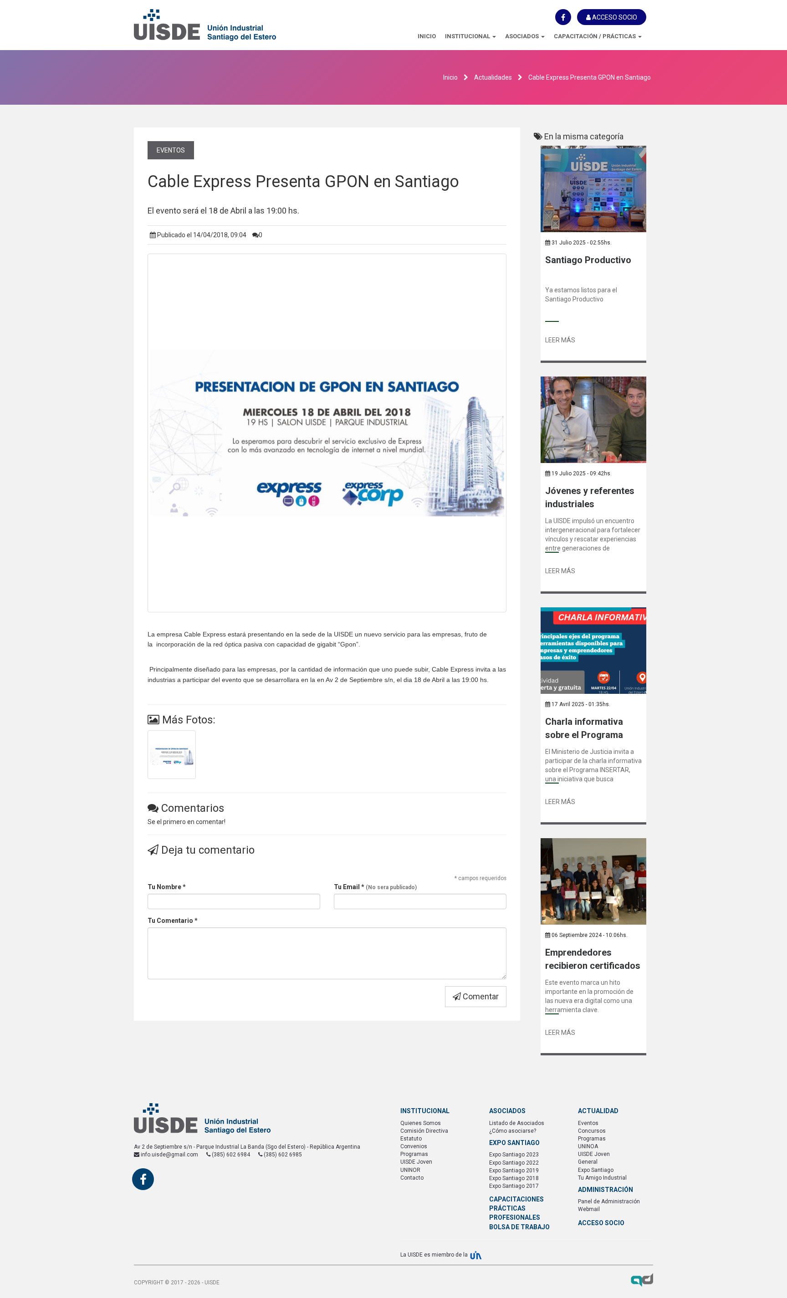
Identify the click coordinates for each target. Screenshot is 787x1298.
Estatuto (411, 1138)
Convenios (413, 1146)
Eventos (171, 150)
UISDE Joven (416, 1162)
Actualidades (493, 77)
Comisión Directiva (424, 1131)
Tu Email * (375, 887)
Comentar (480, 996)
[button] (470, 36)
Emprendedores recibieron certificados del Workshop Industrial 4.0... (592, 959)
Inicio (427, 36)
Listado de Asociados (516, 1123)
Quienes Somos (420, 1123)
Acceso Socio (614, 17)
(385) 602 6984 (230, 1154)
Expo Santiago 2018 (514, 1178)
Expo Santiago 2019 (514, 1170)
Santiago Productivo (588, 260)
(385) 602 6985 (282, 1154)
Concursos (592, 1131)
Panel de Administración (609, 1201)
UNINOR (410, 1170)
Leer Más (560, 340)
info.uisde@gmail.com (168, 1154)
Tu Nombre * (167, 887)
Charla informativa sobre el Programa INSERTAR (584, 728)
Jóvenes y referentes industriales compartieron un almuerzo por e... (589, 497)
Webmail (589, 1209)
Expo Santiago (595, 1170)
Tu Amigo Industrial (602, 1178)
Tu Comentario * (173, 920)
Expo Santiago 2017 (514, 1186)
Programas (414, 1154)
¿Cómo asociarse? (512, 1131)
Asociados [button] (522, 36)
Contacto (412, 1178)
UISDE (225, 25)
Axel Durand (642, 1280)
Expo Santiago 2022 (514, 1163)
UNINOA (588, 1146)
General (588, 1162)
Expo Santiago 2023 (514, 1154)
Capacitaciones (516, 1199)
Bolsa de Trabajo (519, 1227)
